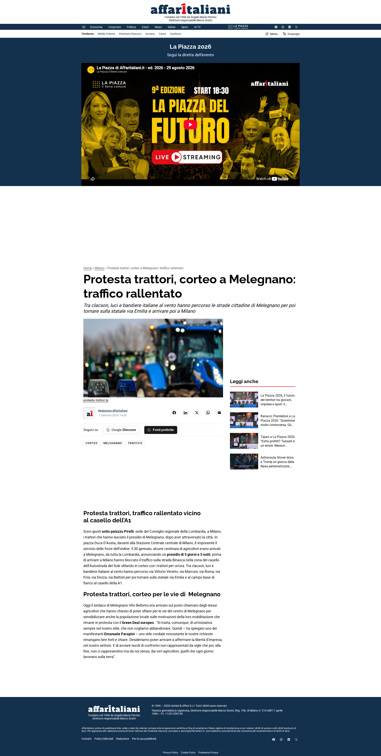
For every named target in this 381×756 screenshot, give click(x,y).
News (158, 27)
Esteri (145, 27)
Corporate (114, 27)
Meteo (274, 34)
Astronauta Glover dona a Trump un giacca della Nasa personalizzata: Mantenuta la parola (277, 462)
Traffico (135, 443)
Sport (184, 27)
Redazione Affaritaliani (113, 410)
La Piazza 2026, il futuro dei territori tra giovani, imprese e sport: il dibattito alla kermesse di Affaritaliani (278, 400)
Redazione (122, 738)
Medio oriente (106, 33)
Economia (96, 27)
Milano (99, 268)
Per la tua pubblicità (144, 738)
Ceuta (162, 33)
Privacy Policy (170, 752)
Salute (171, 27)
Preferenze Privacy (208, 752)
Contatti (86, 738)
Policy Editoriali (103, 738)
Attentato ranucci (130, 33)
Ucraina (150, 33)
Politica (131, 27)
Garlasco (175, 33)
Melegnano (112, 443)
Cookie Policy (188, 752)
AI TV (197, 27)
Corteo (92, 443)
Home (87, 268)
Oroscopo (294, 34)
